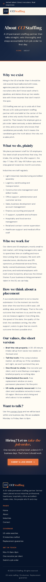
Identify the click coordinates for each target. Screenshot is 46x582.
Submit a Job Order (21, 462)
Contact (6, 522)
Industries (7, 518)
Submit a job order (11, 560)
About (5, 514)
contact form (16, 411)
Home (18, 51)
